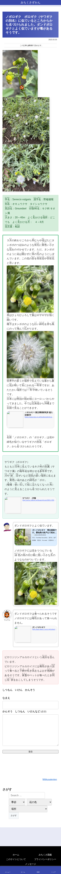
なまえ (6, 698)
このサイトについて (16, 859)
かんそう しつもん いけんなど (24, 711)
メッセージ (30, 864)
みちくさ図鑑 (45, 854)
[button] (55, 567)
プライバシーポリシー (45, 859)
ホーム (16, 854)
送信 (30, 751)
